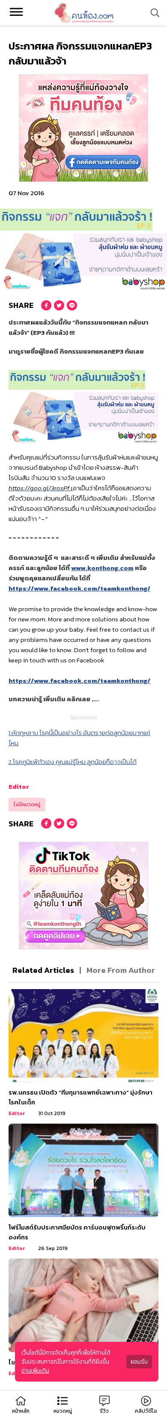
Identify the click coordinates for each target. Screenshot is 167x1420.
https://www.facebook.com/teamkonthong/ (79, 588)
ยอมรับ (139, 1361)
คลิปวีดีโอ (146, 1411)
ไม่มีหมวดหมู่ (27, 804)
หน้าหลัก (21, 1411)
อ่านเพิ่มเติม (35, 1370)
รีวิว (104, 1411)
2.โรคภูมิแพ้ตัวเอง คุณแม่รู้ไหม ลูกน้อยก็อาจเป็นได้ (73, 762)
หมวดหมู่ (63, 1411)
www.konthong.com (102, 568)
